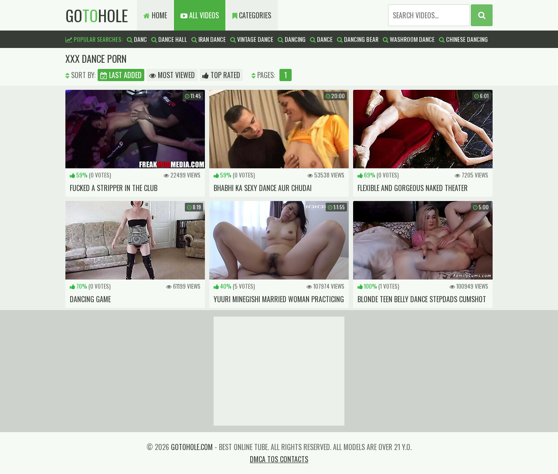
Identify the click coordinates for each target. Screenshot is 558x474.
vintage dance (254, 39)
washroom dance (411, 39)
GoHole (96, 15)
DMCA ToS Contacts (279, 459)
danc (140, 39)
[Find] (482, 15)
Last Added (124, 75)
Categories (254, 15)
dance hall (172, 39)
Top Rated (224, 75)
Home (158, 15)
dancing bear (360, 39)
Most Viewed (175, 75)
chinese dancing (466, 39)
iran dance (211, 39)
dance (324, 39)
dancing (294, 39)
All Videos (203, 15)
